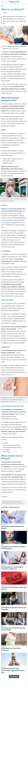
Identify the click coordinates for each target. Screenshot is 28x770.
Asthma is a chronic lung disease (11, 208)
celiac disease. (19, 296)
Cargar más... (14, 676)
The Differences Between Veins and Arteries (13, 588)
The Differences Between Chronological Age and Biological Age (13, 670)
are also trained (11, 437)
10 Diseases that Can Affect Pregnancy (11, 649)
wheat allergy (20, 293)
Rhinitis (3, 133)
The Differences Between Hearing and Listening (13, 629)
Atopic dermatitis (6, 303)
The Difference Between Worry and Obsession (13, 608)
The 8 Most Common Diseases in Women (12, 527)
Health (2, 5)
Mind (2, 545)
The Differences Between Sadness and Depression (13, 547)
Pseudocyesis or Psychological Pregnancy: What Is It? (12, 568)
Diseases (3, 524)
